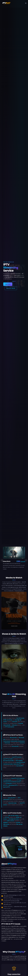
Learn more (7, 284)
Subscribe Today (10, 288)
